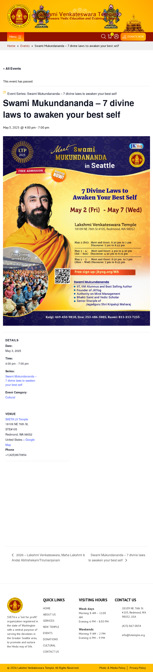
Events (48, 633)
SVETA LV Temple (16, 419)
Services (48, 620)
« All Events (12, 68)
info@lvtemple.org (133, 635)
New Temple (51, 627)
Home (46, 608)
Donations (50, 639)
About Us (49, 614)
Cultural (10, 397)
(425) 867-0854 (131, 626)
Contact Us (51, 651)
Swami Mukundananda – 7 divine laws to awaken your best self (21, 380)
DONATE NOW (136, 36)
